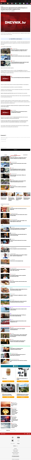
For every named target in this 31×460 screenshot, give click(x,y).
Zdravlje (21, 3)
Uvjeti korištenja (15, 451)
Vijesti (2, 3)
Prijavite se (15, 149)
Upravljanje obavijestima (16, 456)
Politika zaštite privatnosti (15, 452)
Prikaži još (8, 430)
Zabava (28, 3)
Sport (5, 3)
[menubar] (28, 1)
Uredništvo (15, 448)
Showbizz (10, 3)
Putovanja (18, 3)
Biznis (25, 3)
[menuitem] (28, 1)
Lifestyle (13, 3)
